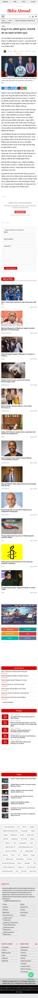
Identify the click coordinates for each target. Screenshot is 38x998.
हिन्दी (15, 1)
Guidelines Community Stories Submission (10, 924)
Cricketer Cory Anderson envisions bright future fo (23, 808)
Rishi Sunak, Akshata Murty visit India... (14, 688)
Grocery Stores (25, 966)
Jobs (27, 633)
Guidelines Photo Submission (8, 933)
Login (28, 215)
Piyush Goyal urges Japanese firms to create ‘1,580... (18, 588)
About (22, 904)
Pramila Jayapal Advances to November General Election (21, 730)
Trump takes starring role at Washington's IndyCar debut (17, 536)
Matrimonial (10, 633)
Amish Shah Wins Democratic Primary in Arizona (21, 742)
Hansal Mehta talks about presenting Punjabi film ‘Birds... (18, 484)
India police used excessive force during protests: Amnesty (16, 562)
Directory (10, 629)
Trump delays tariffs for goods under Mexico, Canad (23, 785)
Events (10, 638)
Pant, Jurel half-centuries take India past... (14, 671)
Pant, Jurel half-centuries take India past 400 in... (18, 303)
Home (3, 20)
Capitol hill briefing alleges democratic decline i (20, 802)
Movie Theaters (26, 969)
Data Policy (24, 907)
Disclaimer (24, 912)
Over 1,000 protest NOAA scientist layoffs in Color (22, 797)
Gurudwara (24, 972)
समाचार (10, 20)
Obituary (28, 638)
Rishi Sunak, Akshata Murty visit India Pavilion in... (16, 407)
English (5, 1)
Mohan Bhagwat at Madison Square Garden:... (15, 676)
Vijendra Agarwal (6, 333)
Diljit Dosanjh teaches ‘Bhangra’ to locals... (14, 680)
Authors (5, 907)
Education (24, 950)
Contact (23, 915)
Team (5, 904)
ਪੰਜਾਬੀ (23, 1)
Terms (23, 910)
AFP (2, 307)
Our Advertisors (8, 915)
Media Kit (6, 912)
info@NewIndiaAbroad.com (12, 901)
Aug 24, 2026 (33, 307)
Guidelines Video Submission (8, 928)
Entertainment (26, 961)
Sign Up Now (20, 212)
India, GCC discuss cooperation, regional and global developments (18, 433)
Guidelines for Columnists (7, 919)
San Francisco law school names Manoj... (14, 697)
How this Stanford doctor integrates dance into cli (23, 814)
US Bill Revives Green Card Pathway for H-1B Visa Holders (23, 736)
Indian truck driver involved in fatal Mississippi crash (15, 381)
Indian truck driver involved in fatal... (13, 684)
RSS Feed (5, 961)
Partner (5, 910)
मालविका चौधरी (9, 51)
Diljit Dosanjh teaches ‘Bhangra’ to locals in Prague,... (18, 355)
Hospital (24, 955)
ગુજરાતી (33, 1)
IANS (2, 359)
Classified (27, 629)
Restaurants (25, 947)
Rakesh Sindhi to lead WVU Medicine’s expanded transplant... (16, 510)
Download (17, 715)
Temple (23, 963)
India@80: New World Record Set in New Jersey (23, 717)
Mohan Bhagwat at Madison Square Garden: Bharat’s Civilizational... (18, 329)
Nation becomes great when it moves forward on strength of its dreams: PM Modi (23, 724)
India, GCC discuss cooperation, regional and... (15, 693)
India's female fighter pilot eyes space (23, 778)
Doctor (23, 958)
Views (12, 715)
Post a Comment (10, 268)
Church (23, 953)
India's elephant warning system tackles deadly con (22, 791)
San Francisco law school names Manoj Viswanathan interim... (16, 459)
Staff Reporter (5, 385)
